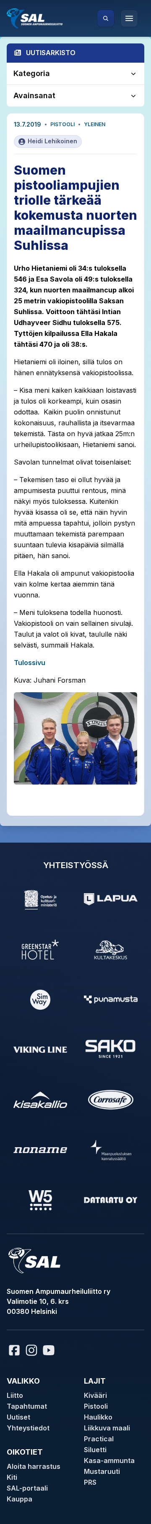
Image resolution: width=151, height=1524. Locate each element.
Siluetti (95, 1449)
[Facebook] (14, 1350)
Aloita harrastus (33, 1466)
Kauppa (19, 1499)
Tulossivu (29, 662)
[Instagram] (31, 1350)
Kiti (12, 1477)
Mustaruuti (102, 1471)
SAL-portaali (27, 1488)
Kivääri (95, 1395)
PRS (90, 1482)
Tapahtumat (27, 1406)
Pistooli (62, 124)
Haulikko (98, 1417)
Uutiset (18, 1417)
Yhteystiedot (28, 1428)
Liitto (15, 1395)
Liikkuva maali (107, 1428)
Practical (99, 1439)
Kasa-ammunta (109, 1460)
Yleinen (94, 124)
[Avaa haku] (105, 18)
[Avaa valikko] (129, 18)
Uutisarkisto (51, 52)
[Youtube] (50, 1350)
